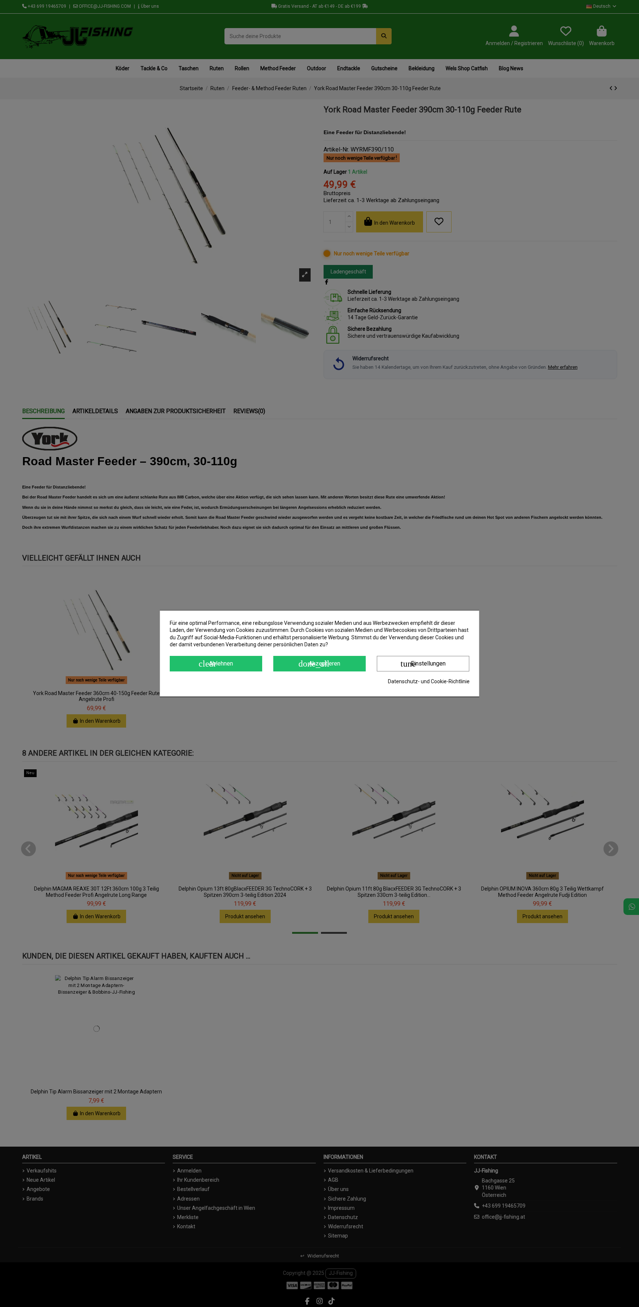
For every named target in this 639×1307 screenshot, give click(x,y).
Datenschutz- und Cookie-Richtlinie (429, 681)
